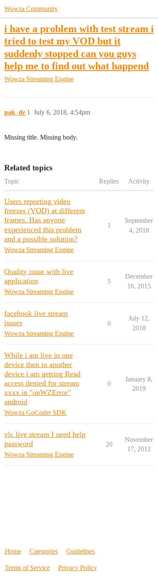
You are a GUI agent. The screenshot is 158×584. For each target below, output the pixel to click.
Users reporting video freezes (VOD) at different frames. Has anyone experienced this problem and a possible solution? (44, 220)
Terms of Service (27, 567)
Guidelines (80, 551)
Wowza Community (31, 8)
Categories (43, 551)
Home (13, 551)
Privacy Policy (77, 567)
